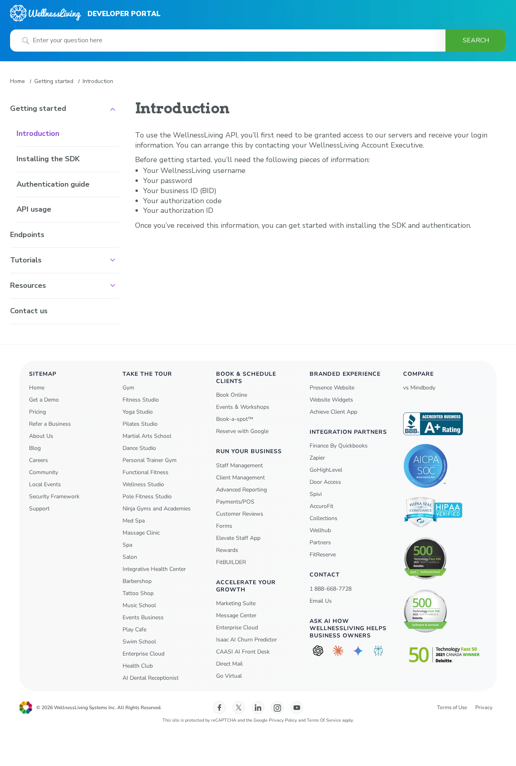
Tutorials (26, 260)
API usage (34, 209)
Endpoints (27, 234)
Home (17, 81)
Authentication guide (53, 184)
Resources (28, 285)
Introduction (38, 133)
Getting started (53, 81)
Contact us (29, 311)
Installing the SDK (48, 159)
